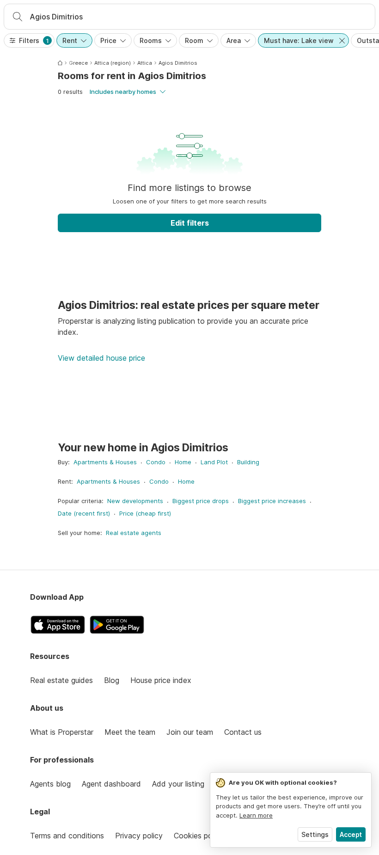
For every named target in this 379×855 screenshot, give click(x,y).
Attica (144, 63)
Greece (78, 63)
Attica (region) (112, 63)
